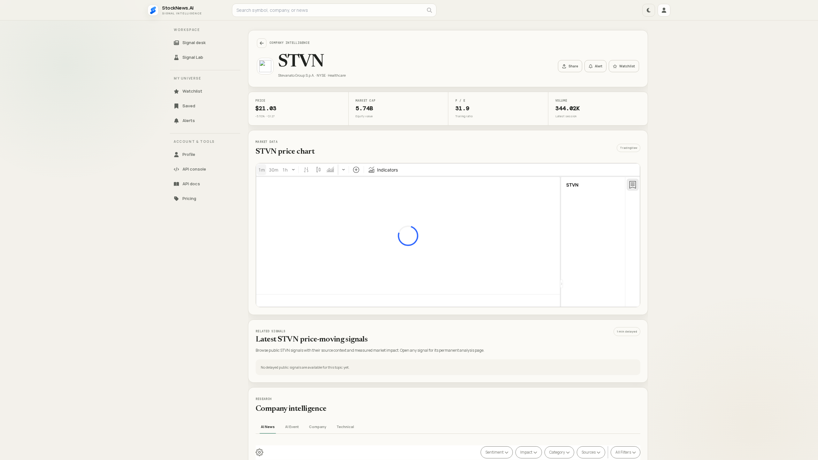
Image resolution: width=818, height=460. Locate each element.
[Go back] (261, 43)
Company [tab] (317, 426)
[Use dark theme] (648, 10)
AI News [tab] (268, 426)
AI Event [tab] (292, 426)
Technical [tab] (345, 426)
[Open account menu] (664, 10)
